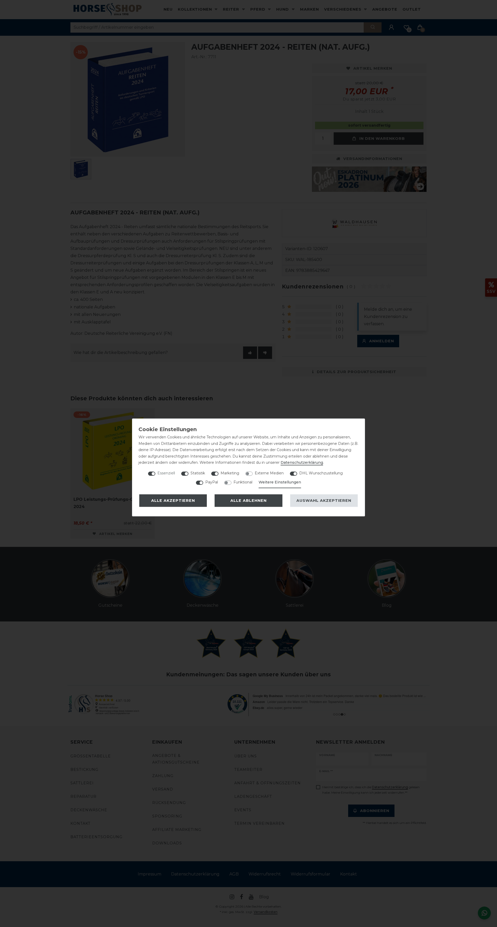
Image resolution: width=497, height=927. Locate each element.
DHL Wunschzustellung (321, 473)
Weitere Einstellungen (280, 482)
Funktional (242, 482)
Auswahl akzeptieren (323, 500)
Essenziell (166, 473)
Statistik (198, 473)
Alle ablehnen (248, 500)
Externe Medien (269, 473)
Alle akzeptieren (173, 500)
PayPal (211, 482)
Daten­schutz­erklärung (302, 462)
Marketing (230, 473)
